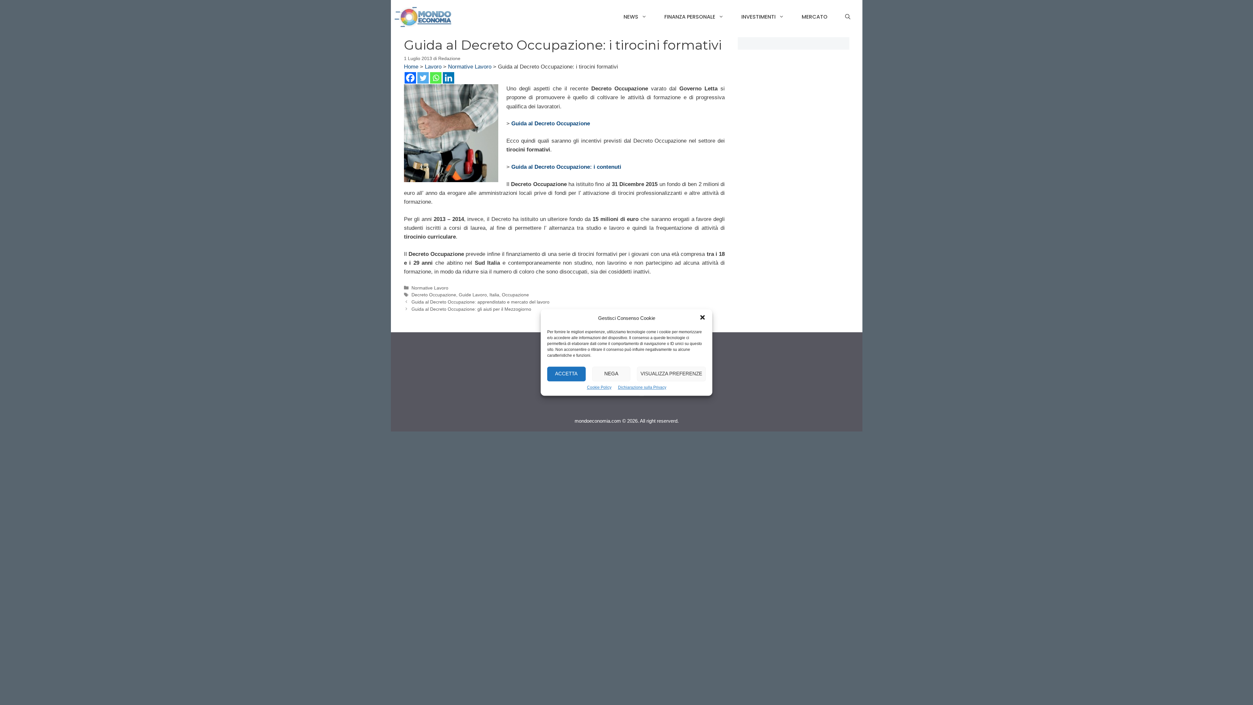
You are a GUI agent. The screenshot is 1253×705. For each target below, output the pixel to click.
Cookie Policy (599, 387)
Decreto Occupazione (433, 294)
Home (411, 67)
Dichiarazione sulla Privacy (642, 387)
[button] (702, 318)
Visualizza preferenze (671, 374)
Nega (611, 374)
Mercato (815, 17)
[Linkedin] (448, 78)
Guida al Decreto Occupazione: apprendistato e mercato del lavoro (480, 302)
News (631, 17)
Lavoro (433, 67)
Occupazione (515, 294)
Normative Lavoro (469, 67)
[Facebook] (410, 78)
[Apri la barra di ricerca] (847, 17)
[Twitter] (423, 78)
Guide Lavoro (473, 294)
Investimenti (758, 17)
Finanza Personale (689, 17)
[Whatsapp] (435, 78)
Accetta (566, 374)
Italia (494, 294)
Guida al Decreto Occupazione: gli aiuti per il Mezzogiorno (471, 309)
